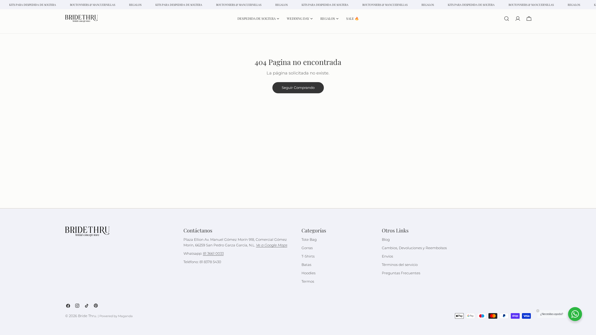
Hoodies (308, 273)
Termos (307, 281)
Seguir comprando (298, 87)
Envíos (387, 256)
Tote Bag (309, 239)
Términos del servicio (400, 264)
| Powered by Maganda (115, 316)
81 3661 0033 (213, 253)
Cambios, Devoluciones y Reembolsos (414, 248)
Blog (386, 239)
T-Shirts (308, 256)
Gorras (307, 248)
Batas (306, 264)
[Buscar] (506, 18)
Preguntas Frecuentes (401, 273)
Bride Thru (87, 316)
